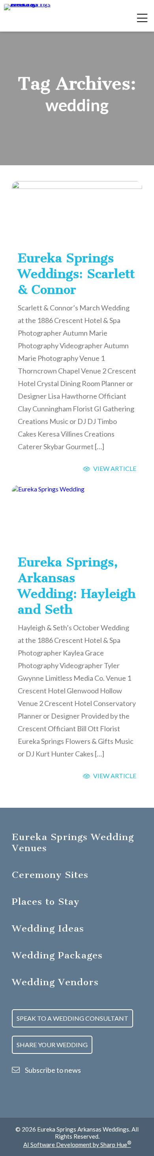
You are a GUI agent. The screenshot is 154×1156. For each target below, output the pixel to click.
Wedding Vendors (55, 982)
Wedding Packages (57, 955)
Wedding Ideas (48, 928)
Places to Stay (45, 901)
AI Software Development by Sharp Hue (77, 1144)
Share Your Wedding (52, 1044)
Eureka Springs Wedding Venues (73, 842)
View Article (114, 468)
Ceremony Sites (50, 874)
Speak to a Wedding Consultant (72, 1018)
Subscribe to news (52, 1070)
